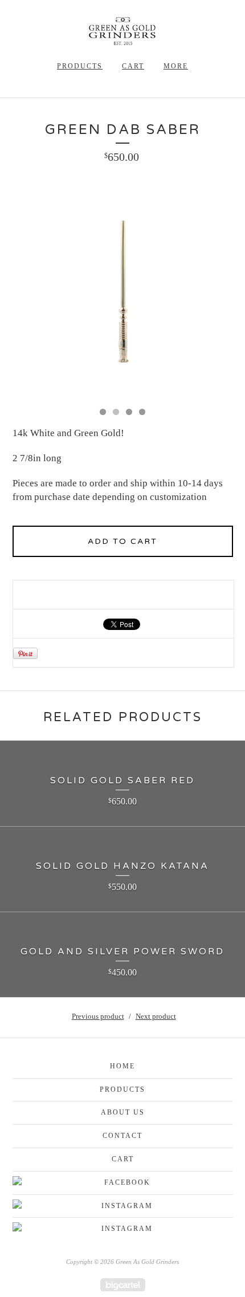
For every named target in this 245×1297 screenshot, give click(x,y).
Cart (133, 66)
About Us (123, 1112)
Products (80, 66)
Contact (122, 1136)
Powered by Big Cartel (122, 1284)
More (176, 66)
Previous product (98, 1016)
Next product (156, 1016)
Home (122, 1066)
